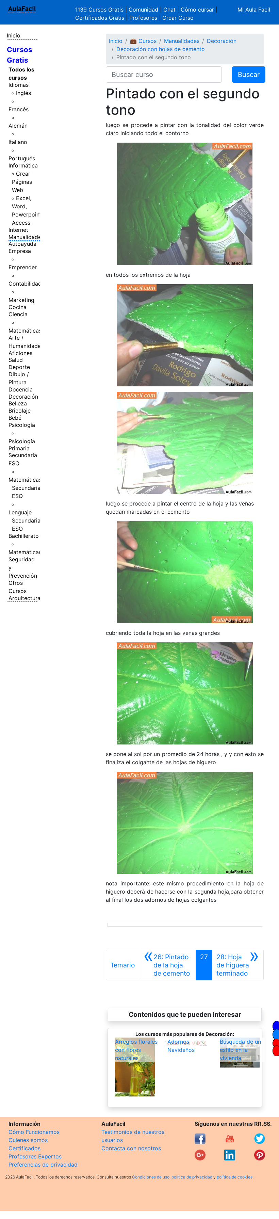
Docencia (21, 389)
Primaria (19, 448)
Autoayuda (22, 243)
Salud (16, 359)
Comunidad (143, 9)
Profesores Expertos (35, 1156)
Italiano (18, 142)
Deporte (19, 367)
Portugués (22, 158)
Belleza (18, 403)
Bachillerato (24, 535)
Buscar (249, 74)
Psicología (22, 424)
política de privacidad (191, 1177)
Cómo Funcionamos (34, 1131)
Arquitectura (24, 598)
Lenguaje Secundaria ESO (24, 520)
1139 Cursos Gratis (100, 9)
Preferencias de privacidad (43, 1164)
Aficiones (20, 353)
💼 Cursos (143, 40)
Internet (18, 229)
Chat (169, 9)
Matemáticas (25, 330)
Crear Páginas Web (22, 181)
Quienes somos (28, 1140)
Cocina (18, 307)
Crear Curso (178, 17)
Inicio (13, 35)
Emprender (23, 267)
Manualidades (26, 237)
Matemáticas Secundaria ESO (25, 487)
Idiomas (19, 84)
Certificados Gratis (99, 17)
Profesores (143, 17)
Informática (23, 165)
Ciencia (18, 314)
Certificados (24, 1148)
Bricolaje (20, 410)
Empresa (20, 250)
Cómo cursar (197, 9)
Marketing (21, 299)
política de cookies (234, 1177)
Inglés (23, 93)
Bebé (15, 417)
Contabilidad (25, 283)
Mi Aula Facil (253, 9)
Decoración (23, 396)
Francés (19, 109)
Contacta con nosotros (131, 1148)
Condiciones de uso (150, 1177)
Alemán (18, 125)
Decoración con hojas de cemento (160, 49)
